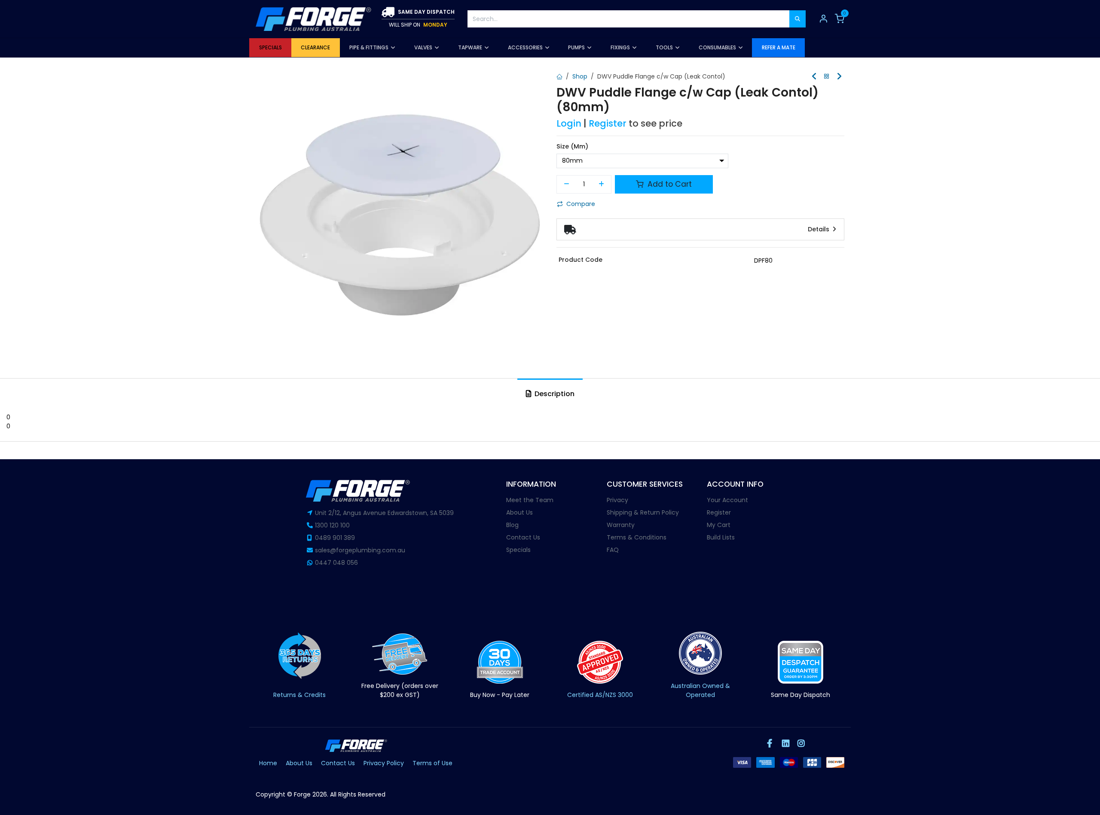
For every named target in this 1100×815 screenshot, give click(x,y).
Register (607, 123)
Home (268, 763)
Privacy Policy (384, 763)
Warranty (621, 525)
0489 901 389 (335, 537)
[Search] (797, 18)
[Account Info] (823, 19)
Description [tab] (553, 394)
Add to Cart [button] (668, 184)
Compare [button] (580, 204)
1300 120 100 (332, 525)
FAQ (613, 549)
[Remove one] (566, 184)
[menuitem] (270, 47)
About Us (519, 512)
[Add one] (601, 184)
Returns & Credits (299, 695)
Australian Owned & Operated (700, 690)
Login (568, 123)
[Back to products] (826, 76)
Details (819, 229)
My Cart (718, 525)
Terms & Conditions (636, 537)
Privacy (617, 500)
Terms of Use (432, 763)
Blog (512, 525)
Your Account (727, 500)
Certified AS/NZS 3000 (600, 695)
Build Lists (721, 537)
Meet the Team (529, 500)
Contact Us (523, 537)
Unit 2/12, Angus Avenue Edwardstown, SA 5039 (384, 513)
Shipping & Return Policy (643, 512)
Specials (518, 549)
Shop (579, 76)
